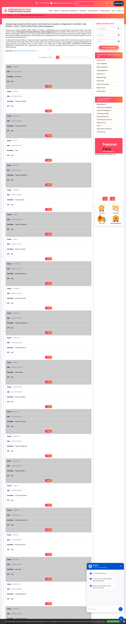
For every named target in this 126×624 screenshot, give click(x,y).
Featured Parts (105, 11)
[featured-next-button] (112, 199)
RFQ (48, 86)
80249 (31, 51)
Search (109, 3)
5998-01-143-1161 (17, 269)
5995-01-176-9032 (17, 614)
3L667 (27, 51)
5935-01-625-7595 (17, 343)
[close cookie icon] (124, 621)
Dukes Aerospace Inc (103, 116)
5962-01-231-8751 (17, 244)
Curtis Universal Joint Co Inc (104, 119)
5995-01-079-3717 (17, 515)
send (120, 609)
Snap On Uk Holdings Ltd (104, 110)
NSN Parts (83, 11)
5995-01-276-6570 (17, 170)
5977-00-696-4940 (17, 540)
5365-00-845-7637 (17, 145)
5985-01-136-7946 (17, 195)
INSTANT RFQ (118, 3)
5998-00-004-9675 (17, 490)
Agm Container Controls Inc (104, 129)
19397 (19, 51)
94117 (35, 51)
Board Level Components (69, 11)
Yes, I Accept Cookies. (113, 621)
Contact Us (119, 11)
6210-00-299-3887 (17, 564)
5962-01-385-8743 (17, 392)
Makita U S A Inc (101, 122)
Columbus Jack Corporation (104, 107)
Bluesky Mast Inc (101, 104)
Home (50, 11)
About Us (57, 11)
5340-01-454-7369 (17, 219)
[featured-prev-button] (105, 199)
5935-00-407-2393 (17, 96)
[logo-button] (17, 10)
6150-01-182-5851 (17, 318)
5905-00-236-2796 (17, 293)
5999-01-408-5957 (17, 589)
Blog (113, 11)
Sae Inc (99, 126)
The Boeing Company (103, 113)
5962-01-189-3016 (17, 71)
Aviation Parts (93, 11)
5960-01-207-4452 (17, 466)
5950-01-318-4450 (17, 121)
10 (86, 57)
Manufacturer (16, 15)
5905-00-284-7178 (17, 416)
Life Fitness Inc (101, 132)
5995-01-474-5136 (17, 441)
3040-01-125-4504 (17, 367)
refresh (121, 566)
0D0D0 (15, 51)
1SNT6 (23, 51)
